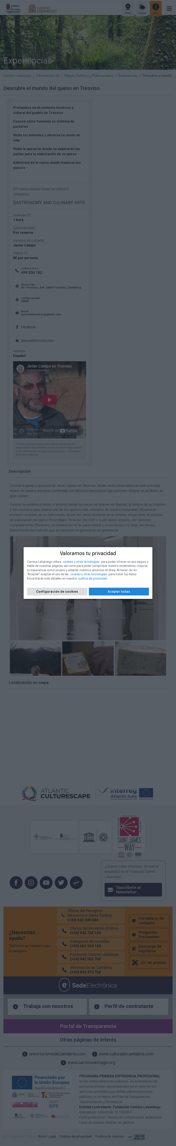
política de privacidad (93, 578)
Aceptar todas (119, 591)
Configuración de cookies (57, 591)
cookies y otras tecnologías (81, 561)
